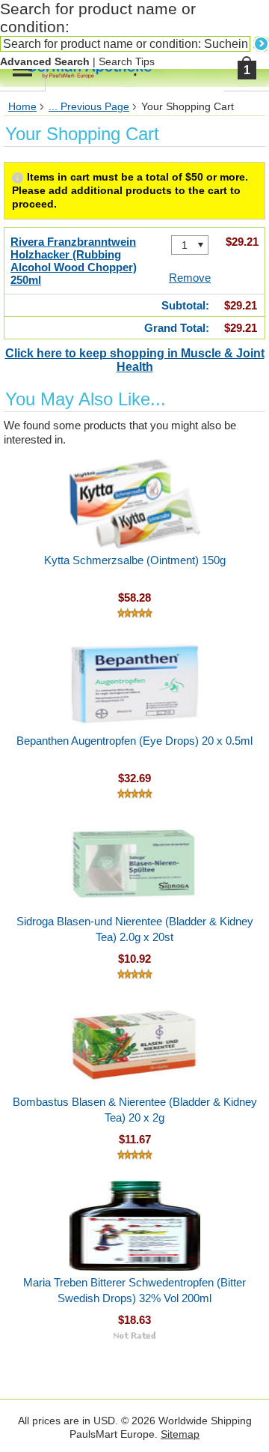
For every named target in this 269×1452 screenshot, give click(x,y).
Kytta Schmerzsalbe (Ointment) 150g (135, 560)
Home (22, 106)
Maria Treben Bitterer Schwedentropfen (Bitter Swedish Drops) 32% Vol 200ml (134, 1290)
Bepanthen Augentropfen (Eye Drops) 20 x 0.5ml (134, 740)
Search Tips (127, 61)
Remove (190, 277)
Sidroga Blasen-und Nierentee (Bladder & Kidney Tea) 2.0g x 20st (134, 929)
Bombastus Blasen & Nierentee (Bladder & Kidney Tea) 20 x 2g (135, 1109)
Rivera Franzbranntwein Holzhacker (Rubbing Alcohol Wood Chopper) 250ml (73, 260)
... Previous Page (89, 106)
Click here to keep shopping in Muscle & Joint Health (135, 360)
